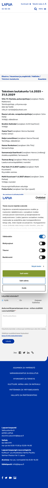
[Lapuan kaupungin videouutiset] (10, 478)
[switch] (42, 243)
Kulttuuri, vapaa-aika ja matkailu (24, 384)
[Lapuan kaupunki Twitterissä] (6, 478)
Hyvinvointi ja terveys (24, 379)
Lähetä (8, 341)
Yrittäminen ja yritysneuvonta (24, 390)
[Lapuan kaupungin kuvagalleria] (14, 478)
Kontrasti (25, 4)
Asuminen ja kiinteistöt (13, 195)
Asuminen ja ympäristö (20, 76)
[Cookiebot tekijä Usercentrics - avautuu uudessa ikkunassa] (35, 198)
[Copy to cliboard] (32, 353)
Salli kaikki (24, 273)
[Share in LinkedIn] (28, 353)
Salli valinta (24, 281)
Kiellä (24, 288)
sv (3, 9)
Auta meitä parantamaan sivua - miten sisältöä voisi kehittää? (22, 309)
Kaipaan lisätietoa (37, 301)
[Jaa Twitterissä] (24, 353)
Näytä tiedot (36, 266)
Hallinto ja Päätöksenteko (24, 395)
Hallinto (35, 76)
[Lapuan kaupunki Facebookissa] (2, 478)
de (6, 9)
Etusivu (5, 76)
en (9, 9)
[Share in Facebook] (20, 353)
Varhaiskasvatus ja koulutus (24, 373)
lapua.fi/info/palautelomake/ (12, 336)
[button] (41, 9)
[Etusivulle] (7, 3)
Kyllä (6, 300)
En (20, 300)
